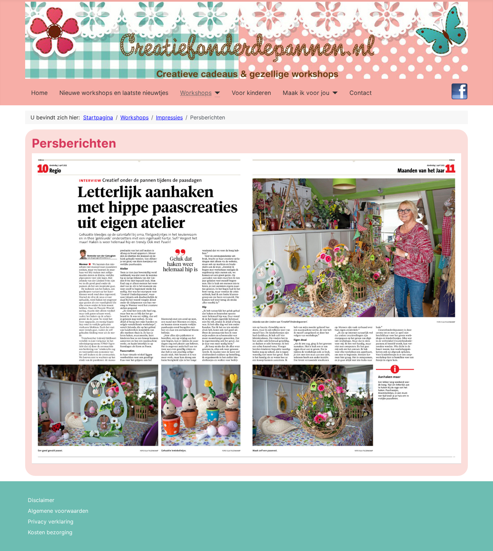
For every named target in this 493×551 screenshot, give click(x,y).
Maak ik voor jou (306, 92)
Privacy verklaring (50, 521)
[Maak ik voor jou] (333, 93)
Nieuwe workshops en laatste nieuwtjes (113, 92)
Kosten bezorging (50, 532)
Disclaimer (41, 500)
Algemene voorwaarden (58, 510)
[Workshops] (216, 93)
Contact (360, 92)
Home (39, 92)
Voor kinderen (251, 92)
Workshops (196, 92)
